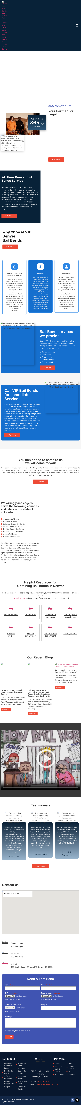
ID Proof (11, 993)
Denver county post (30, 634)
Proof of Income (50, 993)
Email (46, 985)
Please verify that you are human (17, 1031)
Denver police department (70, 615)
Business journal (11, 634)
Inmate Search (11, 614)
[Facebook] (73, 1100)
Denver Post (30, 614)
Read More (5, 709)
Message (8, 1016)
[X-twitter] (77, 1100)
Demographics (70, 633)
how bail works (18, 598)
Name (10, 985)
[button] (77, 25)
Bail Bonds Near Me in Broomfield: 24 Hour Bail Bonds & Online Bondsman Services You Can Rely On (39, 693)
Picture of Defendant (13, 1005)
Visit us (14, 964)
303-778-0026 (43, 1081)
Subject (44, 1005)
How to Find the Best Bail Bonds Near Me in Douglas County (12, 692)
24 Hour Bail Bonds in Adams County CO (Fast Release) (67, 671)
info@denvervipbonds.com (46, 1084)
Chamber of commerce (50, 615)
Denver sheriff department (50, 634)
